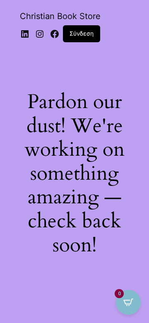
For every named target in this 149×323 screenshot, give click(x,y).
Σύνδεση (82, 33)
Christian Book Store (60, 16)
